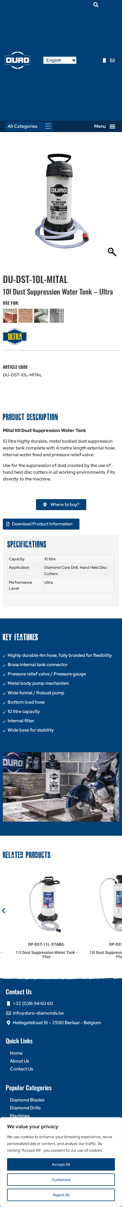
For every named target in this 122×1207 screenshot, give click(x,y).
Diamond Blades (27, 1100)
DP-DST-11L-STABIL (46, 944)
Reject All (61, 1194)
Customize (61, 1179)
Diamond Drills (25, 1108)
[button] (96, 4)
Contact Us (21, 1069)
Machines (20, 1116)
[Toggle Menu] (49, 126)
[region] (61, 1162)
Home (16, 1053)
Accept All (61, 1164)
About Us (19, 1061)
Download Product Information (42, 524)
